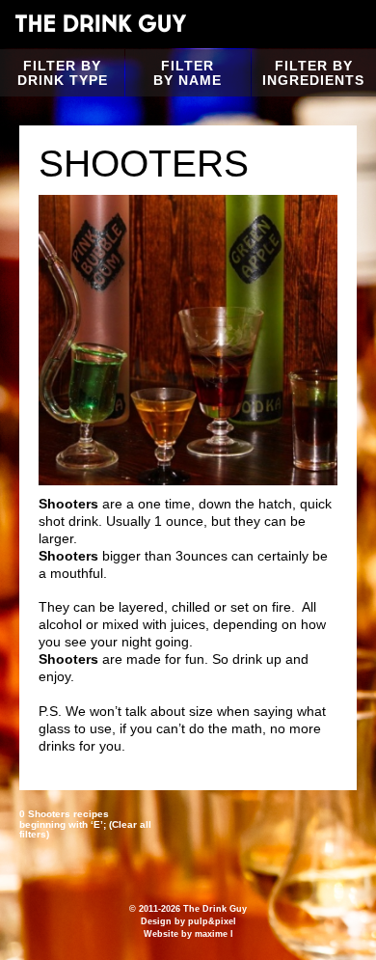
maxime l (214, 934)
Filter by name (187, 73)
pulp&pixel (212, 921)
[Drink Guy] (100, 23)
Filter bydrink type (62, 73)
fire (281, 607)
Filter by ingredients (313, 73)
